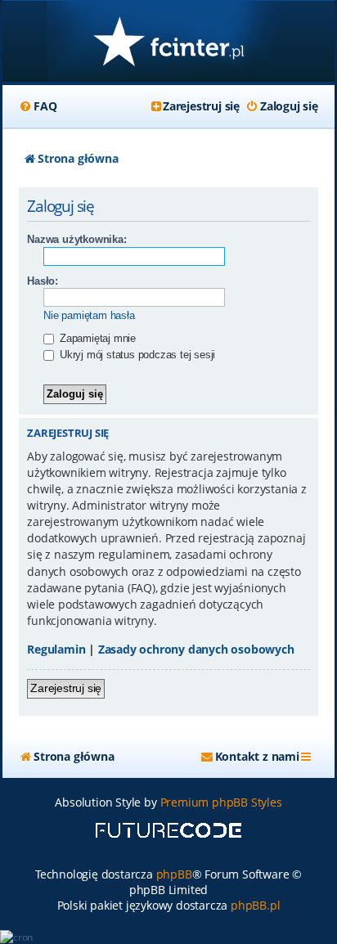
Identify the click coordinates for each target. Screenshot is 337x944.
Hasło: (42, 281)
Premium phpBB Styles (221, 802)
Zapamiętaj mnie (96, 338)
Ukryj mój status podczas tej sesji (135, 354)
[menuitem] (37, 106)
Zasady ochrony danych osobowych (196, 649)
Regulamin (56, 649)
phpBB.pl (255, 905)
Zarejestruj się (65, 688)
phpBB (174, 874)
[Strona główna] (168, 43)
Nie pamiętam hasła (88, 315)
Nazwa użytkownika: (76, 239)
